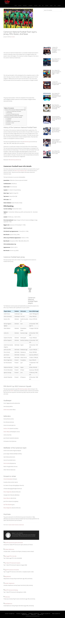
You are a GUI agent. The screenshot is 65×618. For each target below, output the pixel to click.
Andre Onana (7, 409)
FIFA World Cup (26, 141)
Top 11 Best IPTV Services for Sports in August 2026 (15, 565)
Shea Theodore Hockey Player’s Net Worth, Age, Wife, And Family (56, 106)
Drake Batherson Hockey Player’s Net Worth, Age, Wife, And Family (19, 605)
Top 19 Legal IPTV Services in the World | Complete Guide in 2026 (19, 571)
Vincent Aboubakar (8, 479)
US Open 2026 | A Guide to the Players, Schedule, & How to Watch (19, 551)
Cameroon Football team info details (14, 111)
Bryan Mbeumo (7, 498)
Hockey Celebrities (45, 613)
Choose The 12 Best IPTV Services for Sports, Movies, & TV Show (18, 544)
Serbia (12, 390)
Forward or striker (10, 122)
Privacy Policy (25, 614)
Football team (21, 524)
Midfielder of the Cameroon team (13, 121)
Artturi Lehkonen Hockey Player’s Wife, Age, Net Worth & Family (56, 141)
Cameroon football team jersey (13, 114)
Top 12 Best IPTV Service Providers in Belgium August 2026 (56, 72)
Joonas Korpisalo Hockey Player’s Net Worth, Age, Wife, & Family (56, 118)
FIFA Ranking (9, 112)
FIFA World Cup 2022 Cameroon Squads (13, 117)
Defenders (9, 120)
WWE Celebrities (56, 613)
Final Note (9, 124)
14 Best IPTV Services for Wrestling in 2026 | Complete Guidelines (56, 50)
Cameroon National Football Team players (14, 115)
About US (33, 614)
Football (9, 524)
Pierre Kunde (7, 463)
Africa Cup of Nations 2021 (21, 170)
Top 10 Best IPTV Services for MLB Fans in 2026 (56, 152)
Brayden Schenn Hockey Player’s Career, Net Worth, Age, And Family (56, 129)
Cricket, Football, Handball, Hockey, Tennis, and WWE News (13, 2)
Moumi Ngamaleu (8, 491)
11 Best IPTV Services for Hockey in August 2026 (56, 83)
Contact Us (40, 614)
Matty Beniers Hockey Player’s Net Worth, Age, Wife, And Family (18, 578)
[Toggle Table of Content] (24, 108)
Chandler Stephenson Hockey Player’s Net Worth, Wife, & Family (18, 585)
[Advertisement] (21, 45)
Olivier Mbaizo (7, 431)
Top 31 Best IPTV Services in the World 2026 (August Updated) (56, 95)
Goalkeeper (9, 118)
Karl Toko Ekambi (7, 504)
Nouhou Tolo (6, 428)
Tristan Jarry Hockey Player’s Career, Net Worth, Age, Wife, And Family (19, 599)
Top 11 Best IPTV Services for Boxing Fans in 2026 (15, 592)
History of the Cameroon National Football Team (15, 109)
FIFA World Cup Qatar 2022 (24, 389)
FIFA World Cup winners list (15, 159)
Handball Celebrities (34, 613)
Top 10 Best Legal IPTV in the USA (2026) (13, 558)
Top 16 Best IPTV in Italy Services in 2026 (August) (56, 60)
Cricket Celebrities (9, 613)
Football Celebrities (15, 524)
